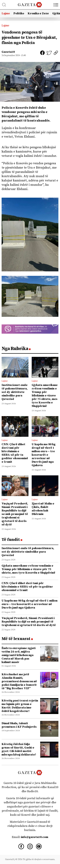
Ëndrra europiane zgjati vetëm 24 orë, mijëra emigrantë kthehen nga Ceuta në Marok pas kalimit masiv (19, 655)
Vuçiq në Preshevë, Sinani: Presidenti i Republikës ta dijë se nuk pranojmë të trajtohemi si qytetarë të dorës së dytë (15, 514)
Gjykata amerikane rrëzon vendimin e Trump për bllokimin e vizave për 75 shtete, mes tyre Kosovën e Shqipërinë (45, 395)
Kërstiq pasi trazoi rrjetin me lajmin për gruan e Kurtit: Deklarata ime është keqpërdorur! (20, 706)
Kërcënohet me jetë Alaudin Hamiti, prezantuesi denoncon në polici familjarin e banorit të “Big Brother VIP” (19, 681)
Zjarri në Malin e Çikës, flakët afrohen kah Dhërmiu (43, 509)
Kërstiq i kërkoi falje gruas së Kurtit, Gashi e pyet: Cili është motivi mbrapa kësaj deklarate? (19, 749)
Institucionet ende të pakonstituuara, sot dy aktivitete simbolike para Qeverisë (15, 392)
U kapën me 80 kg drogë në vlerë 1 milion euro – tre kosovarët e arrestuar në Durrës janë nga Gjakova (44, 454)
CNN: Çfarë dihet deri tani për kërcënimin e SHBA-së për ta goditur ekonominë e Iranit (15, 453)
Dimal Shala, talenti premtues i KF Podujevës (19, 725)
